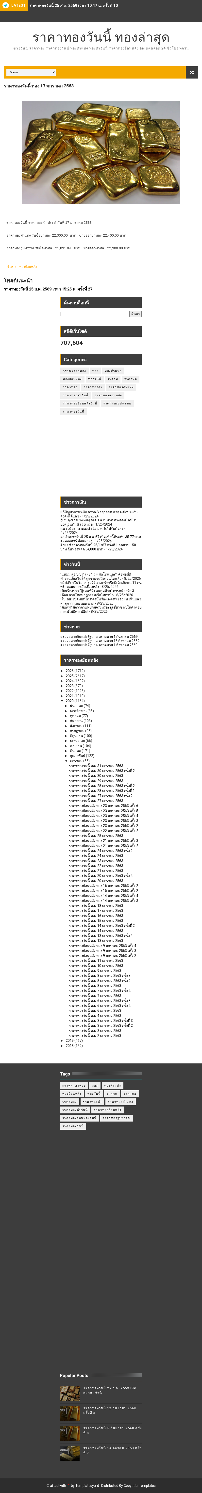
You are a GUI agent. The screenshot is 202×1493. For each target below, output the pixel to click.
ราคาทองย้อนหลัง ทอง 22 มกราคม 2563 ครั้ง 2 (103, 831)
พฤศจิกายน (78, 711)
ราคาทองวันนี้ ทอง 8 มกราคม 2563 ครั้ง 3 (100, 976)
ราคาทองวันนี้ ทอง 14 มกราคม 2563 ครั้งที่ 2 (102, 926)
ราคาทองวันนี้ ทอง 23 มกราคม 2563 (96, 861)
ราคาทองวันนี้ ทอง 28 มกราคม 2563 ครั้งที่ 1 (102, 791)
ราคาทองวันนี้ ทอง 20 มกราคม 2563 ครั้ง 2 (101, 876)
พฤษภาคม (78, 741)
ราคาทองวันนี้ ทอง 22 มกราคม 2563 (96, 866)
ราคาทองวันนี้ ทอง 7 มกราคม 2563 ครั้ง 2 (100, 991)
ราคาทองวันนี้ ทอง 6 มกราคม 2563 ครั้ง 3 (100, 1001)
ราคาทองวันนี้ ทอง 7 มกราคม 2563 (95, 996)
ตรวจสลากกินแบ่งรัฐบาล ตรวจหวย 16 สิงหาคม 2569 (99, 641)
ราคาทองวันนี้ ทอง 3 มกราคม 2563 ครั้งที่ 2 (101, 1025)
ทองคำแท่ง (113, 371)
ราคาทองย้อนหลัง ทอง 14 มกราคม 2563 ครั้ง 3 (103, 901)
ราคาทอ (130, 379)
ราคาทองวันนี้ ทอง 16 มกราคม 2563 (96, 916)
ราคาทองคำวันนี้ (75, 395)
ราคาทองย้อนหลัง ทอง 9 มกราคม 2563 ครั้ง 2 (102, 956)
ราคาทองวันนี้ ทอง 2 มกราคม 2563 (95, 1036)
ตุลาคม (76, 716)
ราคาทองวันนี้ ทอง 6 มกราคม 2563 (95, 1010)
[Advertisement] (101, 458)
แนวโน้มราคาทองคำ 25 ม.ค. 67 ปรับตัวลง (91, 528)
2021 (70, 696)
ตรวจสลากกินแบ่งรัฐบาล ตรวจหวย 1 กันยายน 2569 (99, 637)
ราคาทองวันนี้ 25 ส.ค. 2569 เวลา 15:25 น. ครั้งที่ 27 (48, 289)
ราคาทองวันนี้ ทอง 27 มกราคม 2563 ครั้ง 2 (101, 796)
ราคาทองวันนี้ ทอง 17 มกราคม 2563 (96, 911)
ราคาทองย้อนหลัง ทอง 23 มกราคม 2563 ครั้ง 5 (103, 811)
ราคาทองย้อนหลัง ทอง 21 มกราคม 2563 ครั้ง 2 (103, 846)
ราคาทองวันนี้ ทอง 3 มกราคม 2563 (95, 1031)
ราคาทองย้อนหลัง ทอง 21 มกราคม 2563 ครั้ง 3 (103, 841)
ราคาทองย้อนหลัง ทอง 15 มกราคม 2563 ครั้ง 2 (103, 891)
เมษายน (76, 746)
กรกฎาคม (77, 731)
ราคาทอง (70, 387)
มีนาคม (76, 751)
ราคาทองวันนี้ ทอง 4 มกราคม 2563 (95, 1016)
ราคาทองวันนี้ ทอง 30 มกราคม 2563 (96, 776)
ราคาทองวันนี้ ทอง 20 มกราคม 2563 (96, 881)
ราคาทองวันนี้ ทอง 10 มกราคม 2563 (96, 966)
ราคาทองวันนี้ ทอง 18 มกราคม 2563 (96, 906)
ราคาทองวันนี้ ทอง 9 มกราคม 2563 (95, 971)
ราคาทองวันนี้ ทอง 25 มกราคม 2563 (96, 836)
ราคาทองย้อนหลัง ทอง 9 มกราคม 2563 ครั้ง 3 (102, 951)
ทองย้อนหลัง (72, 379)
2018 (70, 1046)
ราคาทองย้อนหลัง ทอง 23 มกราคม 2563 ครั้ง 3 (103, 821)
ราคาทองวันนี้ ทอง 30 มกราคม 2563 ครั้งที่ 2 (102, 771)
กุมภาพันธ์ (78, 756)
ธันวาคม (77, 706)
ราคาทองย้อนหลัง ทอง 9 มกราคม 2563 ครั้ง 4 (102, 946)
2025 (70, 676)
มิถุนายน (77, 736)
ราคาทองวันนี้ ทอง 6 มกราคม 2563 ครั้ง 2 (100, 1006)
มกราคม (76, 761)
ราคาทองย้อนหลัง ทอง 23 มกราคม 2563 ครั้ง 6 (103, 806)
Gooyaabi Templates (140, 1486)
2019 (70, 1041)
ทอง (95, 371)
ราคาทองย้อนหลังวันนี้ (80, 403)
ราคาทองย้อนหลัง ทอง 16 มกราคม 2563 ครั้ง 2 (103, 886)
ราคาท (112, 379)
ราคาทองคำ (93, 387)
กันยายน (77, 721)
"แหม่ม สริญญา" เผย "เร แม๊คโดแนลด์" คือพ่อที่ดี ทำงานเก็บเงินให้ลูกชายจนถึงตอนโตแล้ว (95, 576)
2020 (70, 701)
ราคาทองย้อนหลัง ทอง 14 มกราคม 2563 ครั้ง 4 (103, 896)
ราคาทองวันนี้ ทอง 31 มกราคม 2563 (96, 766)
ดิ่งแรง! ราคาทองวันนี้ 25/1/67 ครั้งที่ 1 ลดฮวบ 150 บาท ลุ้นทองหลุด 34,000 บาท (98, 547)
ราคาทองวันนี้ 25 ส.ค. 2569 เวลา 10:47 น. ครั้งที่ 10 (74, 5)
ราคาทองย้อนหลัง (108, 395)
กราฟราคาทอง (74, 371)
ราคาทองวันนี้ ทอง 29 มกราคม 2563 (96, 781)
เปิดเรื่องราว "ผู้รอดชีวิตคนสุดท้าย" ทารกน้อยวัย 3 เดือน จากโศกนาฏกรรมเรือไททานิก (97, 593)
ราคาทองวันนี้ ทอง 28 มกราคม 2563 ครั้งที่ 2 (102, 786)
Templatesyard (87, 1486)
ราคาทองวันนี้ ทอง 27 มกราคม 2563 (96, 801)
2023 (70, 686)
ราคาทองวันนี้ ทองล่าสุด (101, 37)
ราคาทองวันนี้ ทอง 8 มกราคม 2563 (95, 986)
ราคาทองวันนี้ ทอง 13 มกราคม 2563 (96, 941)
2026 (70, 671)
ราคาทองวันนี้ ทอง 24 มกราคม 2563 (96, 856)
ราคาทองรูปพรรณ (117, 403)
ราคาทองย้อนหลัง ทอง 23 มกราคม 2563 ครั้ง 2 (103, 826)
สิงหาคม (76, 726)
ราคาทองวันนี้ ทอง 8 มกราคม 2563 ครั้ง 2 (100, 981)
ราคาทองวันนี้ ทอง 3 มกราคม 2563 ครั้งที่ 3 (101, 1021)
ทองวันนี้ (94, 379)
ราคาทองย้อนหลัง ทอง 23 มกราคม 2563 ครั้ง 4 (103, 816)
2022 (70, 691)
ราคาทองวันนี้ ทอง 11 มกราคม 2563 (96, 961)
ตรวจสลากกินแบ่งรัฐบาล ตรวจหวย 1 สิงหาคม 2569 (98, 645)
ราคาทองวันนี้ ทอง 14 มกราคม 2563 (96, 931)
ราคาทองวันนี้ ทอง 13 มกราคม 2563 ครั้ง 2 (101, 936)
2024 (70, 681)
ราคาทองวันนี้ (73, 411)
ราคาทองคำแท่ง (121, 387)
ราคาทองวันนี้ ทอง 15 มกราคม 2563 (96, 921)
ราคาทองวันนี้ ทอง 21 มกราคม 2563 (96, 871)
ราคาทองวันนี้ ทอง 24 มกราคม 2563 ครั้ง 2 (101, 851)
